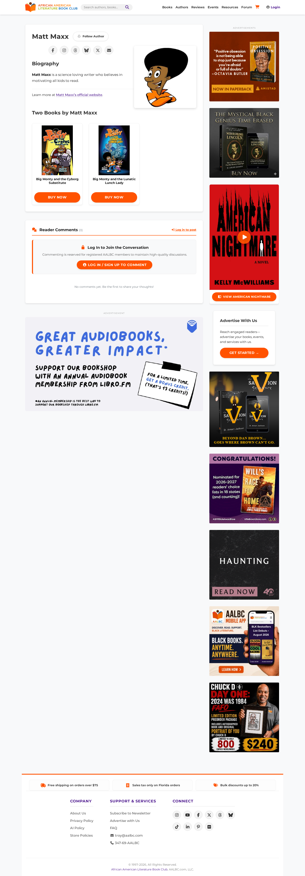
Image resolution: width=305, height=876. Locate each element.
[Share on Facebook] (53, 50)
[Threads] (220, 815)
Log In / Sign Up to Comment (116, 265)
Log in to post (185, 229)
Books (167, 7)
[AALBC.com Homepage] (51, 7)
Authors (182, 7)
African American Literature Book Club (139, 869)
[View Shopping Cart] (258, 7)
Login (275, 7)
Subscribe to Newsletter (130, 813)
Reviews (198, 7)
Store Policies (81, 835)
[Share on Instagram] (64, 50)
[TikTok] (177, 827)
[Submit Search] (126, 7)
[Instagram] (177, 815)
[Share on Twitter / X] (97, 50)
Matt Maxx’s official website (79, 95)
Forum (246, 7)
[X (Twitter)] (209, 815)
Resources (230, 7)
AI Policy (77, 828)
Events (213, 7)
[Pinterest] (198, 827)
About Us (78, 813)
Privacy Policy (81, 821)
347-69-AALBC (126, 843)
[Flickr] (209, 827)
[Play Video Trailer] (244, 237)
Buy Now (57, 197)
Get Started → (244, 353)
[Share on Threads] (75, 50)
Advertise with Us (125, 821)
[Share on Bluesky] (86, 50)
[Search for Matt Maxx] (165, 77)
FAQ (113, 828)
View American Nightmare (247, 297)
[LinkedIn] (187, 827)
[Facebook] (198, 815)
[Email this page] (109, 50)
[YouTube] (187, 815)
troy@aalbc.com (128, 835)
